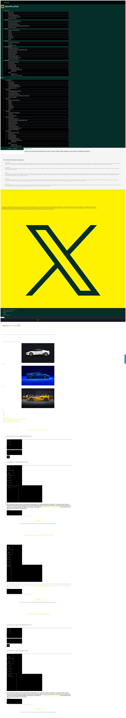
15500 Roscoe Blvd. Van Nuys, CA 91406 (51, 198)
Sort (31, 148)
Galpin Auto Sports (13, 59)
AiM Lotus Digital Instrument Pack (15, 413)
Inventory (51, 191)
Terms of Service (50, 523)
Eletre (7, 411)
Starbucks (14, 71)
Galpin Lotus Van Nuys (51, 195)
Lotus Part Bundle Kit (12, 414)
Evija (9, 39)
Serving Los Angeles (16, 75)
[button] (35, 77)
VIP (38, 320)
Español (2, 317)
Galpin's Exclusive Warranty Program (18, 26)
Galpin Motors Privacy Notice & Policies (50, 507)
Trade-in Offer (12, 18)
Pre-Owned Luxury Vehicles (13, 415)
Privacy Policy (42, 523)
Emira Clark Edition (13, 30)
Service (51, 202)
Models (51, 190)
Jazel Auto (9, 315)
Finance (51, 201)
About (51, 203)
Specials (51, 192)
